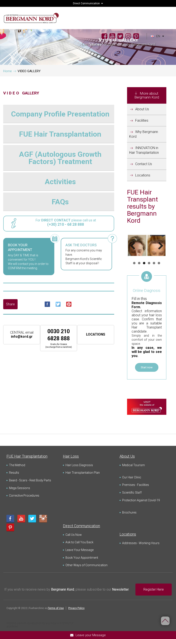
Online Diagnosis (146, 290)
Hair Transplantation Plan (82, 472)
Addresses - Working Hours (140, 543)
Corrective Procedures (24, 495)
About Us (142, 109)
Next (159, 246)
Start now (147, 367)
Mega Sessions (19, 488)
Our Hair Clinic (131, 477)
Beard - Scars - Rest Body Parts (30, 480)
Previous (134, 246)
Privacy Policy (76, 608)
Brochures (129, 512)
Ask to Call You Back (79, 542)
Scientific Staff (132, 492)
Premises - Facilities (135, 485)
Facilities (141, 120)
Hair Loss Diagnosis (79, 465)
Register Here (153, 589)
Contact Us (143, 164)
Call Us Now (73, 534)
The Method (17, 465)
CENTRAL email (21, 334)
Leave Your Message (79, 550)
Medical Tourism (133, 465)
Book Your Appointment (81, 557)
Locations (142, 175)
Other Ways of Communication (86, 565)
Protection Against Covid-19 (141, 500)
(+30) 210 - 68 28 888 (65, 224)
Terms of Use (56, 608)
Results (14, 472)
